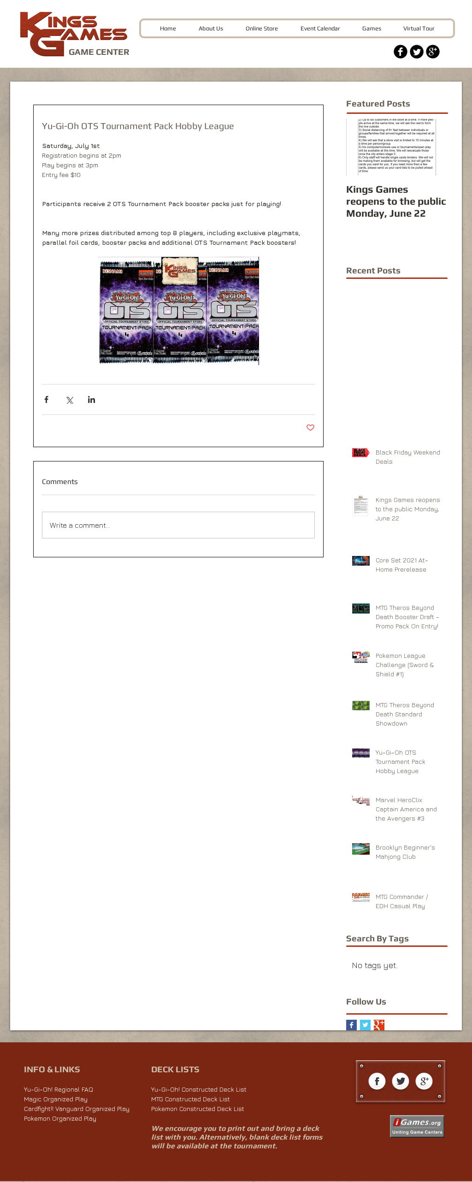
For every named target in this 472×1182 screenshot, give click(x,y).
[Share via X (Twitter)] (69, 399)
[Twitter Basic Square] (365, 1025)
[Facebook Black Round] (400, 52)
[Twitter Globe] (400, 1081)
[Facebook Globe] (377, 1081)
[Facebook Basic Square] (351, 1025)
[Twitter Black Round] (417, 52)
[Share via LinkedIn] (91, 399)
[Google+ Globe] (424, 1081)
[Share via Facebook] (46, 399)
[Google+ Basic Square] (379, 1025)
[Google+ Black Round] (433, 52)
